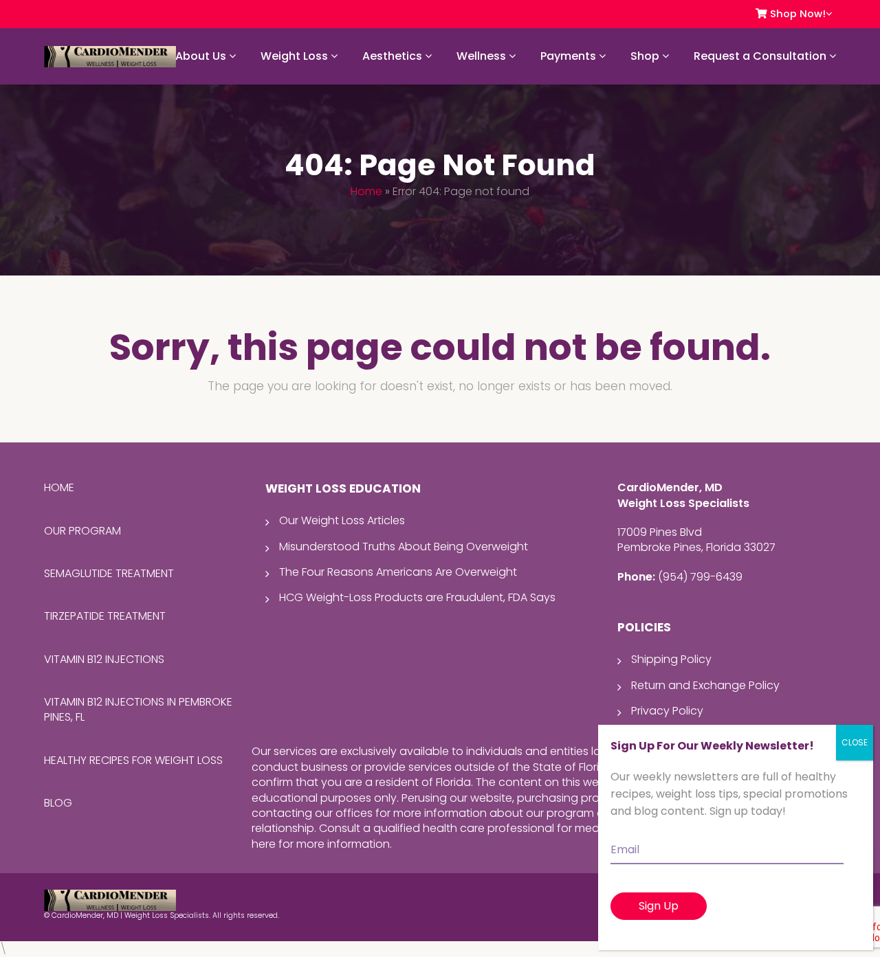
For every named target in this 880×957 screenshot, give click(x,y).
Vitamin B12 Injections (104, 659)
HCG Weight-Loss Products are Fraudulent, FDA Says (417, 597)
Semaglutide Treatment (109, 573)
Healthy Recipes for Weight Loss (133, 760)
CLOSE (855, 742)
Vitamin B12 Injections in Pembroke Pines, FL (138, 709)
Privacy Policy (667, 711)
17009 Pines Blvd (659, 532)
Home (366, 191)
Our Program (82, 531)
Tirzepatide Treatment (105, 616)
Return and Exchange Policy (705, 685)
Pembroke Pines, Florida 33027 (696, 547)
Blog (58, 803)
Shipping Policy (671, 659)
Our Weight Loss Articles (342, 520)
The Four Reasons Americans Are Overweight (398, 572)
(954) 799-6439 (700, 577)
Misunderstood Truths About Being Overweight (403, 546)
